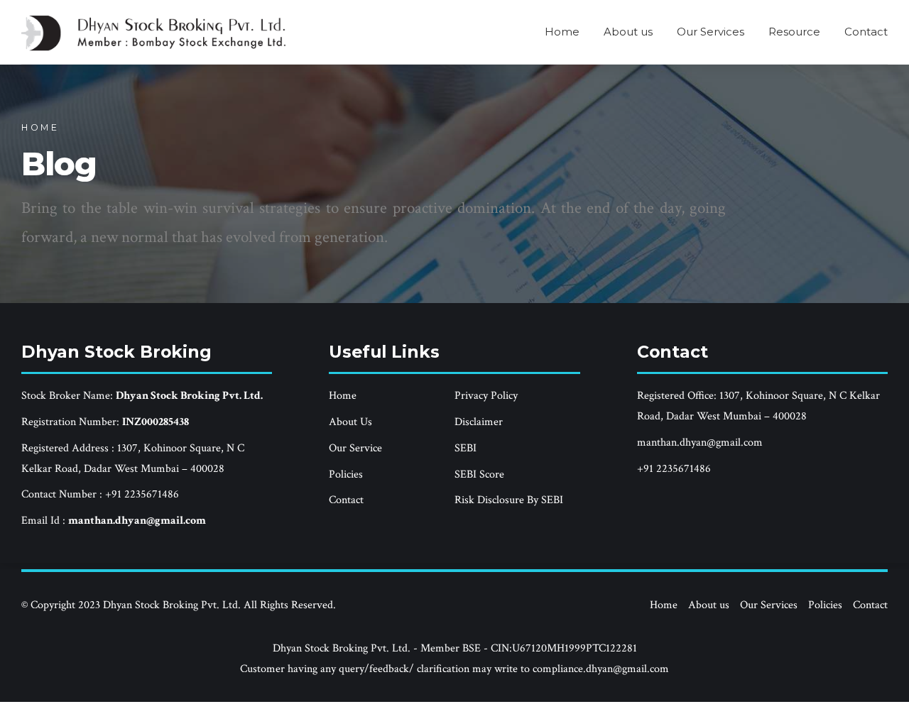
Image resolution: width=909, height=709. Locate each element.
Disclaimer (478, 421)
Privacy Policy (486, 395)
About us (628, 31)
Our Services (710, 31)
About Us (350, 421)
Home (562, 31)
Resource (794, 31)
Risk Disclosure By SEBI (508, 500)
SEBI (465, 448)
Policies (346, 474)
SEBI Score (479, 474)
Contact (866, 31)
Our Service (355, 448)
